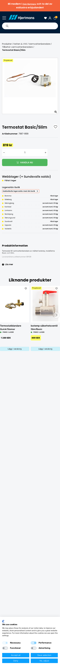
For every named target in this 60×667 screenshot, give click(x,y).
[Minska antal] (4, 152)
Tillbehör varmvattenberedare (17, 47)
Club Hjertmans (29, 4)
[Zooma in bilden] (55, 111)
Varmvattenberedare (39, 43)
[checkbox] (5, 642)
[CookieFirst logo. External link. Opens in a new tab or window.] (3, 621)
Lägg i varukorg (15, 349)
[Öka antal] (46, 152)
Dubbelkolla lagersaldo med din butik (19, 191)
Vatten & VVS (20, 43)
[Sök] (7, 26)
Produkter (7, 43)
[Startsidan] (21, 17)
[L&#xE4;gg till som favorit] (55, 126)
